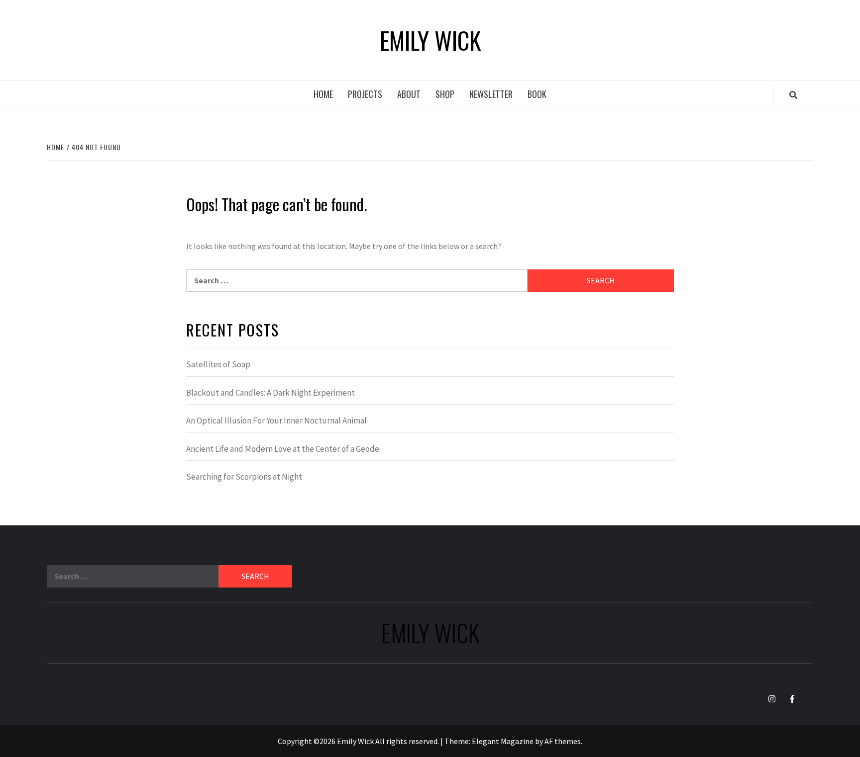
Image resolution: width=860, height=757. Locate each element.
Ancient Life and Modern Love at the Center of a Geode (282, 448)
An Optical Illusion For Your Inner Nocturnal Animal (276, 420)
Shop (444, 93)
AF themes (562, 741)
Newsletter (491, 93)
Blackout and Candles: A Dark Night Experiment (270, 392)
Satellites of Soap (218, 364)
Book (537, 93)
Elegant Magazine (503, 741)
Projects (365, 93)
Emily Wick (430, 40)
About (409, 93)
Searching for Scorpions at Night (244, 476)
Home (323, 93)
